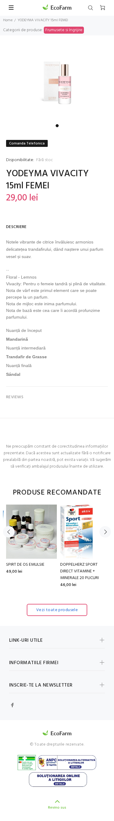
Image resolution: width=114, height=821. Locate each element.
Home (7, 20)
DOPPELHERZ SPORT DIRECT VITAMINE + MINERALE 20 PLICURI (79, 571)
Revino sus (57, 808)
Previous (9, 532)
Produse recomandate (57, 493)
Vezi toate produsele (57, 610)
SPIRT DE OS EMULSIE (25, 564)
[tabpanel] (57, 83)
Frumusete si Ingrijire (63, 30)
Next (105, 532)
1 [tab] (57, 125)
